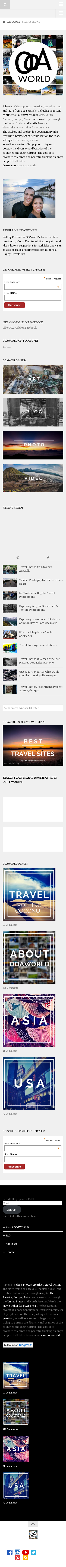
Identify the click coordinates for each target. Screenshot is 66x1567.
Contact (10, 1252)
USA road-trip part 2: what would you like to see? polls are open (39, 673)
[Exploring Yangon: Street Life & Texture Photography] (10, 608)
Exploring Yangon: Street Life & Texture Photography (38, 607)
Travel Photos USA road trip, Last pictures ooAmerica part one (39, 660)
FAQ (8, 1235)
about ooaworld (26, 165)
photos (27, 106)
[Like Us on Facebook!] (9, 1552)
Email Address (31, 282)
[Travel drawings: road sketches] (10, 648)
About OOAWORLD (17, 1227)
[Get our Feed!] (25, 1557)
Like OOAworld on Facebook (23, 322)
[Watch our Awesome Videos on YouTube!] (25, 1552)
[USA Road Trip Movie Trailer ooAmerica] (10, 634)
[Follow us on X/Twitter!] (33, 1552)
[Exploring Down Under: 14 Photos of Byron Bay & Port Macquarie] (10, 621)
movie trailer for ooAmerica (32, 127)
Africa (27, 119)
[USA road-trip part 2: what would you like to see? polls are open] (10, 675)
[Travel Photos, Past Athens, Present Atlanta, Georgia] (10, 689)
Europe (18, 119)
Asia (41, 114)
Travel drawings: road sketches (38, 645)
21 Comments (10, 1050)
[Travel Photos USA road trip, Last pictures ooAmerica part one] (10, 661)
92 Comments (10, 1113)
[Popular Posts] (48, 557)
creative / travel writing (47, 106)
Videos (18, 106)
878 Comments (10, 987)
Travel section (49, 237)
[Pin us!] (17, 1557)
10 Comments (10, 924)
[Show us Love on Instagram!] (17, 1552)
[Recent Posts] (18, 557)
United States (15, 123)
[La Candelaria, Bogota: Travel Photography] (10, 595)
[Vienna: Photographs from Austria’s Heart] (10, 582)
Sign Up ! (12, 1209)
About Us (11, 1243)
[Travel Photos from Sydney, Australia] (10, 569)
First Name (10, 292)
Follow (7, 347)
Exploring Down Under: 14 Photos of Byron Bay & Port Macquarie (39, 621)
